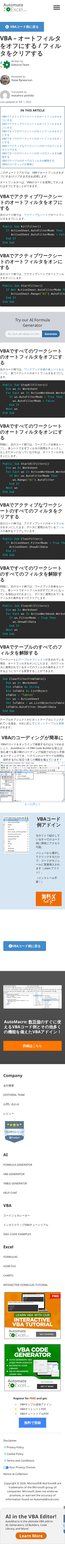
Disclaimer (10, 1440)
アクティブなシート (36, 215)
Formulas (10, 1257)
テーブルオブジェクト (32, 659)
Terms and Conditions (20, 1460)
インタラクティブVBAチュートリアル (25, 1225)
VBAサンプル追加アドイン (36, 1404)
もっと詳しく (32, 804)
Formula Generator (17, 1165)
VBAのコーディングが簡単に (18, 164)
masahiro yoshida (22, 95)
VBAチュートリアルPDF (34, 1414)
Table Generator (15, 1183)
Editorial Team (20, 65)
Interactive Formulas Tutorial (25, 1285)
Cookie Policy (15, 1454)
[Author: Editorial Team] (5, 65)
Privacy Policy (15, 1447)
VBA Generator (13, 1174)
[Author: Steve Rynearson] (5, 80)
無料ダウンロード (49, 899)
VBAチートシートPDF (33, 1409)
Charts (8, 1275)
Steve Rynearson (21, 80)
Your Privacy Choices (22, 1467)
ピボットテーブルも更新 (49, 723)
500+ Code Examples (17, 1234)
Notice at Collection (15, 1474)
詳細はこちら (32, 1046)
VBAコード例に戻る (24, 27)
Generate (51, 334)
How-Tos (9, 1266)
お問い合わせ (11, 1104)
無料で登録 (32, 1422)
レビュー (8, 1113)
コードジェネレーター (16, 1215)
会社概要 (8, 1085)
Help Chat (10, 1193)
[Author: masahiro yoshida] (5, 95)
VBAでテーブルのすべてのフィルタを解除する (28, 160)
